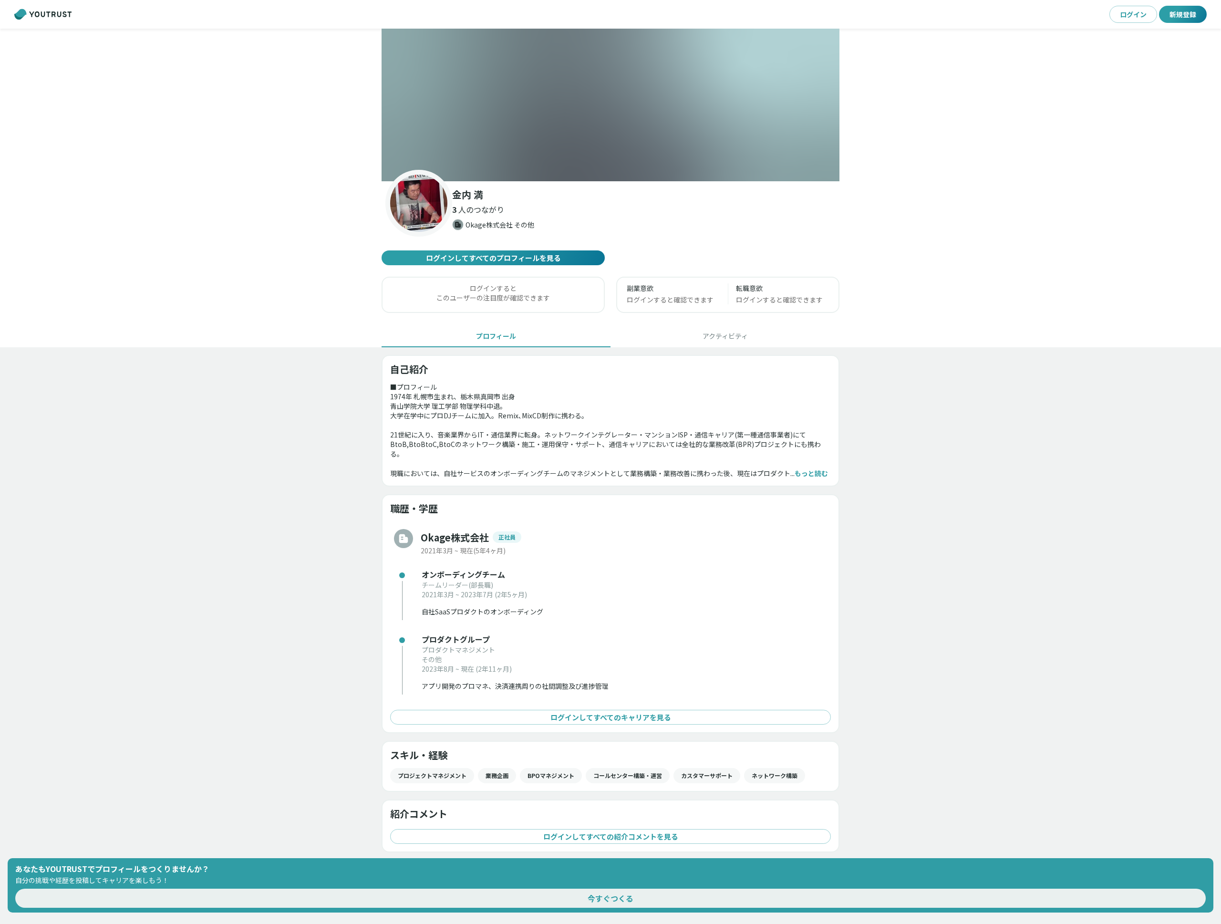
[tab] (496, 335)
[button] (610, 105)
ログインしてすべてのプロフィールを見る (493, 258)
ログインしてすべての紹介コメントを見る (610, 836)
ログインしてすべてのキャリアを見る (610, 717)
